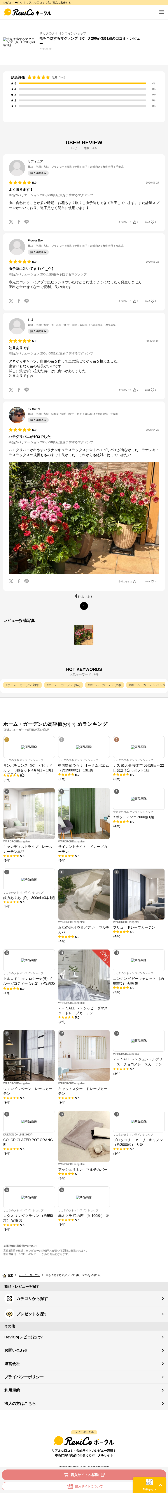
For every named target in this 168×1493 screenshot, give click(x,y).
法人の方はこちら (20, 1403)
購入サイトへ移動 (85, 1475)
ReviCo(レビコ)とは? (23, 1337)
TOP (10, 1275)
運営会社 (12, 1363)
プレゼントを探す (32, 1314)
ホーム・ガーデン (29, 1275)
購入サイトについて (89, 1486)
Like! (150, 222)
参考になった (128, 222)
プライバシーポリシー (24, 1377)
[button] (149, 1485)
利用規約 (12, 1390)
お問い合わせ (16, 1350)
